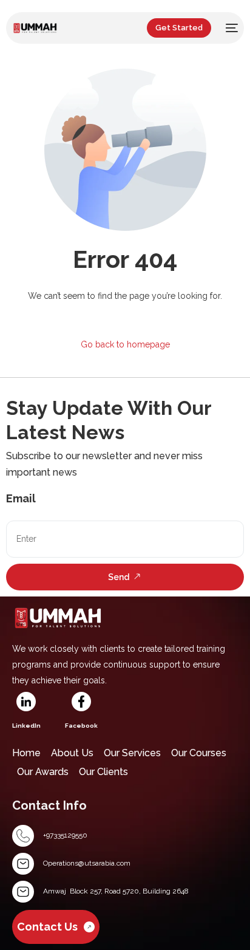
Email (21, 498)
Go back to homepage (125, 344)
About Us (72, 753)
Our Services (132, 753)
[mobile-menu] (230, 28)
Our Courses (198, 753)
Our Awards (43, 771)
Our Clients (103, 771)
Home (26, 753)
